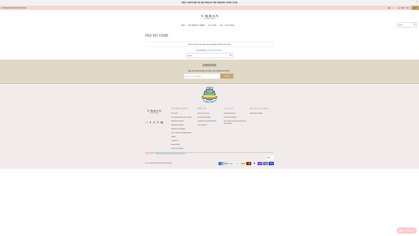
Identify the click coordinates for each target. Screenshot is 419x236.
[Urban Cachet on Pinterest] (158, 122)
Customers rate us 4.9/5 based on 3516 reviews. (171, 153)
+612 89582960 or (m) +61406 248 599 (13, 8)
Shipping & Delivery (177, 121)
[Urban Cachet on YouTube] (162, 122)
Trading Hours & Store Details (206, 121)
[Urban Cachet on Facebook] (150, 122)
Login (402, 8)
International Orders (177, 125)
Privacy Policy (175, 144)
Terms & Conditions (177, 148)
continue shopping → (215, 50)
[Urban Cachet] (209, 17)
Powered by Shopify (165, 163)
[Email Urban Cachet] (146, 122)
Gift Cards (174, 113)
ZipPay (173, 136)
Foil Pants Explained (230, 117)
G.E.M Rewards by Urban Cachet (181, 117)
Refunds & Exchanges (178, 129)
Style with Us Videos (256, 113)
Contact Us (174, 140)
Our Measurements (230, 113)
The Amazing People (203, 117)
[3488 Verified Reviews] (209, 103)
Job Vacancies (202, 125)
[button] (184, 25)
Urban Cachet (154, 163)
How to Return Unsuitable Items (181, 133)
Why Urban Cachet (203, 113)
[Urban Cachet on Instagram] (154, 122)
